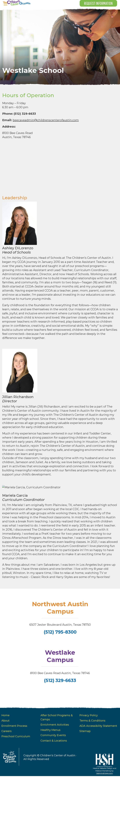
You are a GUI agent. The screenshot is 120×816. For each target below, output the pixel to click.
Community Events (53, 735)
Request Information (98, 3)
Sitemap (85, 731)
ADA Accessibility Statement (98, 725)
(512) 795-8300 (60, 632)
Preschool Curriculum (15, 736)
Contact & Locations (54, 740)
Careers (6, 731)
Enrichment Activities (55, 724)
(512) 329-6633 (60, 680)
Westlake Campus (60, 656)
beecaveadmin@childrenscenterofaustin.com (46, 120)
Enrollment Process (14, 725)
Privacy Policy (88, 715)
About (5, 720)
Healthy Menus (50, 730)
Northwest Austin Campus (60, 607)
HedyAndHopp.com (104, 773)
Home (5, 715)
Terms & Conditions (92, 720)
